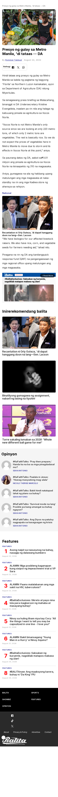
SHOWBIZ (6, 699)
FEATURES (36, 699)
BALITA (5, 693)
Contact (48, 732)
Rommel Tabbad (13, 60)
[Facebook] (13, 67)
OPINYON (6, 706)
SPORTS (35, 693)
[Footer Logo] (14, 740)
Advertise (36, 732)
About (6, 732)
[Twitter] (18, 67)
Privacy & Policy (20, 732)
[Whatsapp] (23, 67)
